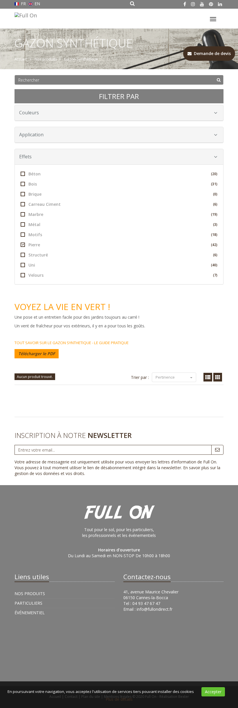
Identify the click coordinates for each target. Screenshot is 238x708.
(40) (214, 265)
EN (36, 3)
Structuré (122, 255)
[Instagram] (193, 4)
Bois (122, 184)
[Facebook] (184, 4)
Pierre (122, 244)
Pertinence (166, 377)
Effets (25, 156)
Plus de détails (119, 699)
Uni (122, 265)
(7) (215, 275)
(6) (215, 204)
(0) (215, 194)
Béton (122, 174)
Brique (122, 194)
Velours (122, 275)
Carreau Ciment (122, 204)
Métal (122, 224)
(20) (214, 173)
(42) (214, 244)
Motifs (122, 234)
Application (31, 134)
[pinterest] (211, 4)
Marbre (122, 214)
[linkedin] (220, 4)
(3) (215, 224)
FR (23, 3)
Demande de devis (211, 53)
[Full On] (25, 14)
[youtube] (202, 4)
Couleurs (29, 112)
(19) (214, 214)
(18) (214, 234)
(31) (214, 183)
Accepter (213, 691)
